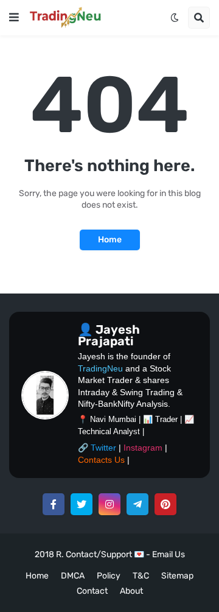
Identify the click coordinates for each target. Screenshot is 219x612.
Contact (92, 591)
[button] (14, 18)
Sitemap (177, 576)
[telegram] (137, 504)
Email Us (168, 554)
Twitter (103, 447)
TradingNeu (100, 368)
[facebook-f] (53, 504)
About (131, 591)
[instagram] (109, 504)
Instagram (142, 447)
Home (110, 239)
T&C (141, 576)
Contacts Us (101, 460)
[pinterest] (165, 504)
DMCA (73, 576)
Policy (108, 576)
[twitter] (81, 504)
